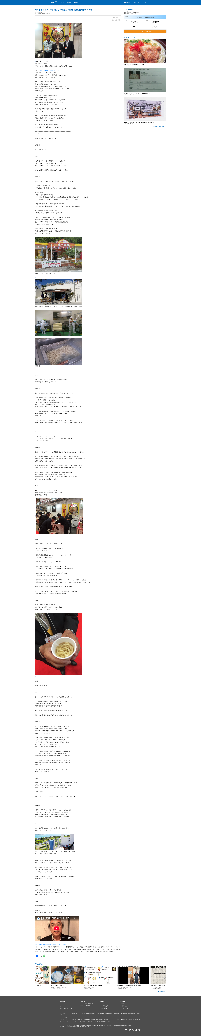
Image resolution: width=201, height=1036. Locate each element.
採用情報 (123, 1005)
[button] (36, 978)
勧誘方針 (117, 1013)
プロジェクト (63, 1005)
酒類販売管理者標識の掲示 (107, 1013)
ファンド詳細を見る (145, 31)
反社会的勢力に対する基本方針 (128, 1013)
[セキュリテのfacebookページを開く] (130, 1029)
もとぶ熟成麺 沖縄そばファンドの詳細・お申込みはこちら (51, 945)
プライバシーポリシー (66, 1013)
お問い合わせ (103, 1008)
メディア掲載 (124, 1007)
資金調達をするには (105, 1005)
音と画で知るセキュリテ (66, 1008)
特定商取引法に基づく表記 (93, 1013)
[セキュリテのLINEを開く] (139, 1029)
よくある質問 (103, 1007)
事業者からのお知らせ (85, 1005)
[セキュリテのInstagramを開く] (136, 1029)
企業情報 (123, 1003)
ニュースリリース (125, 1008)
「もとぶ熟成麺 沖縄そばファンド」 (50, 70)
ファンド (62, 1003)
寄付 (61, 1007)
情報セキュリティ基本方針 (79, 1013)
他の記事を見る (162, 991)
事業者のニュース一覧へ (159, 126)
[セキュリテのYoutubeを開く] (126, 1029)
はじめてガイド (104, 1003)
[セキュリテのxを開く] (133, 1030)
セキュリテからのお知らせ (86, 1003)
